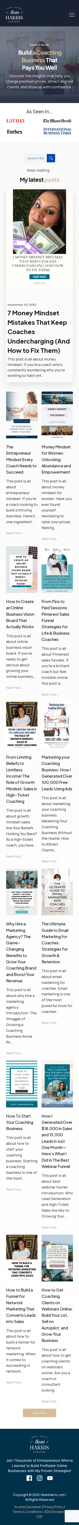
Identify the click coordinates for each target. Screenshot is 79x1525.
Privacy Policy (53, 1507)
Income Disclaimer (27, 1507)
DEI (40, 1516)
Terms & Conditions (27, 1511)
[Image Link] (14, 14)
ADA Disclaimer (55, 1511)
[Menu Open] (68, 15)
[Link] (29, 1478)
